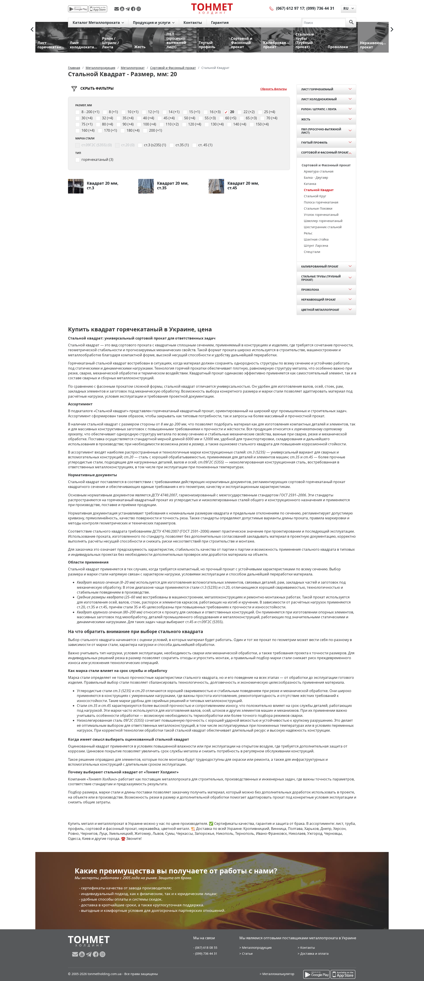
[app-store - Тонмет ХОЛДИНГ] (98, 9)
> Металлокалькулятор (277, 974)
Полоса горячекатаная (321, 202)
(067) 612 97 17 (290, 8)
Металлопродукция (257, 947)
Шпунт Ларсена (316, 245)
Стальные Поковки (318, 208)
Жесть (305, 119)
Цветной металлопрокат (320, 310)
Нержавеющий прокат (318, 300)
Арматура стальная (318, 171)
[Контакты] (271, 8)
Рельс (308, 233)
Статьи (247, 953)
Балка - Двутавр (316, 177)
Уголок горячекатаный (321, 215)
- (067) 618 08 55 (205, 947)
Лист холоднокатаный (319, 99)
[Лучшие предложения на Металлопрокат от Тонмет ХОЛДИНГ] (212, 8)
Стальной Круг (315, 196)
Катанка (310, 184)
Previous (32, 29)
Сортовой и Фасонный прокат (324, 152)
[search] (351, 22)
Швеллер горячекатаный (323, 221)
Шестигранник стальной (323, 227)
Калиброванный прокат (319, 266)
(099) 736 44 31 (320, 8)
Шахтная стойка (316, 239)
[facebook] (133, 9)
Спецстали (312, 252)
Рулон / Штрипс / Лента (318, 109)
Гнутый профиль (314, 142)
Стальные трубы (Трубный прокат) (321, 278)
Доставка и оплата (314, 953)
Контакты (193, 22)
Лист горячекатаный (317, 89)
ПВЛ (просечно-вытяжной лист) (321, 130)
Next (392, 29)
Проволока (310, 290)
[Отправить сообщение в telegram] (128, 9)
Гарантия (220, 22)
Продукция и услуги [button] (152, 22)
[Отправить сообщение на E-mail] (117, 9)
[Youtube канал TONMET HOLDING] (122, 9)
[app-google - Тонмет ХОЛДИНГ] (78, 9)
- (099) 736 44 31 (205, 953)
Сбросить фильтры (273, 89)
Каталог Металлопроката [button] (97, 22)
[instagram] (138, 9)
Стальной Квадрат (319, 190)
